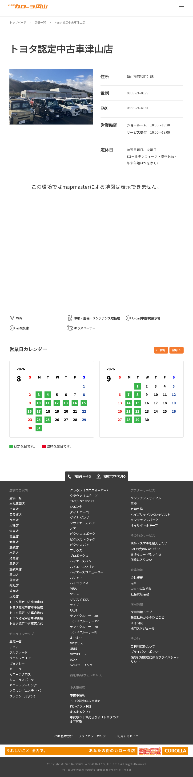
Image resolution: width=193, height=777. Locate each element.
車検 (134, 503)
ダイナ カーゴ (79, 512)
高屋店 (14, 536)
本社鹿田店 (17, 503)
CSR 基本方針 (63, 736)
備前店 (14, 541)
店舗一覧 (15, 498)
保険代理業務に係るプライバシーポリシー (155, 659)
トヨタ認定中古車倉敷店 (26, 612)
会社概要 (137, 577)
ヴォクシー (17, 663)
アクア (13, 647)
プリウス (76, 550)
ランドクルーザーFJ (83, 632)
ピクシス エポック (82, 533)
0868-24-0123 (138, 93)
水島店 (14, 552)
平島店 (14, 509)
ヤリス (74, 594)
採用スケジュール (143, 628)
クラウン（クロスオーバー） (90, 490)
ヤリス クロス (79, 599)
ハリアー (76, 577)
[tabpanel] (51, 97)
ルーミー (76, 637)
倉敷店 (14, 547)
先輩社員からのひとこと (147, 617)
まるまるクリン (80, 711)
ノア (73, 528)
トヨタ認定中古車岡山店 (26, 602)
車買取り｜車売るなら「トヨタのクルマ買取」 (94, 719)
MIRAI (73, 588)
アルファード (18, 652)
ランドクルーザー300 (84, 615)
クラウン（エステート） (26, 690)
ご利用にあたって (143, 646)
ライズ (74, 605)
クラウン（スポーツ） (85, 495)
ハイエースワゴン (82, 566)
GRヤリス (76, 643)
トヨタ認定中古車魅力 (85, 701)
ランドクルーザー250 (84, 621)
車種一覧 (15, 641)
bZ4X (73, 659)
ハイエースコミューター (86, 572)
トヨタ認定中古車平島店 (26, 607)
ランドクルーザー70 (84, 626)
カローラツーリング (23, 685)
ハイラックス (79, 583)
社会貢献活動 (140, 594)
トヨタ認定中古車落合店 (26, 623)
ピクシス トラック (82, 539)
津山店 (14, 574)
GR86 (73, 648)
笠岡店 (14, 590)
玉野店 (14, 596)
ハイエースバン (80, 561)
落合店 (14, 580)
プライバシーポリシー (146, 651)
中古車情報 (77, 695)
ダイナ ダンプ (79, 517)
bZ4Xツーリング (81, 665)
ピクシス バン (79, 545)
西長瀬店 (15, 514)
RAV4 (73, 610)
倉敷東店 (15, 569)
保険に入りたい (141, 559)
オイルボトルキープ (144, 525)
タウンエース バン (82, 523)
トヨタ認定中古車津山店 (26, 618)
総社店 (14, 585)
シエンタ (76, 506)
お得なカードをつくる (146, 554)
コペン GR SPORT (82, 501)
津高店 (14, 530)
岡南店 (14, 520)
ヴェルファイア (20, 658)
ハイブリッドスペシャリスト (150, 514)
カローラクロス (20, 674)
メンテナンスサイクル (146, 498)
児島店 (14, 558)
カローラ (15, 669)
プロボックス (79, 555)
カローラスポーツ (21, 679)
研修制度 (137, 623)
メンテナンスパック (144, 520)
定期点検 (137, 509)
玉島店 (14, 563)
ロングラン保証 (80, 706)
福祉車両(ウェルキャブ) (86, 675)
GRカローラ (78, 654)
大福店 (14, 525)
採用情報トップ (141, 612)
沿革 (134, 583)
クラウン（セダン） (23, 696)
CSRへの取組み (141, 588)
